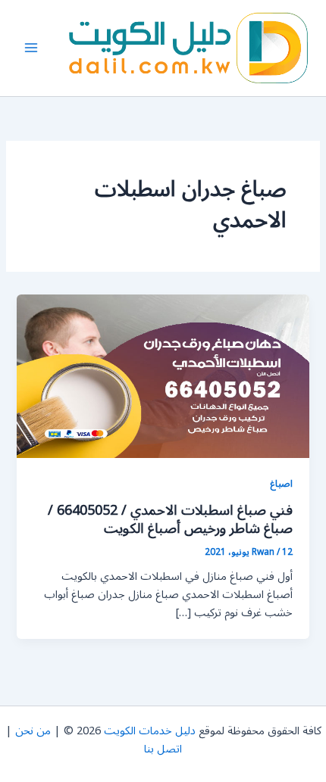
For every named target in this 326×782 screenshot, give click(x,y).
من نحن (33, 731)
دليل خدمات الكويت (150, 731)
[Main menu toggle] (31, 48)
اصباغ (281, 483)
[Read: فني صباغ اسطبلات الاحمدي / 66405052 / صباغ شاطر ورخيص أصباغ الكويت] (163, 376)
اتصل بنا (163, 749)
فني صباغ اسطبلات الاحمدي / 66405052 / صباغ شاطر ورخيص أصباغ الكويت (170, 519)
